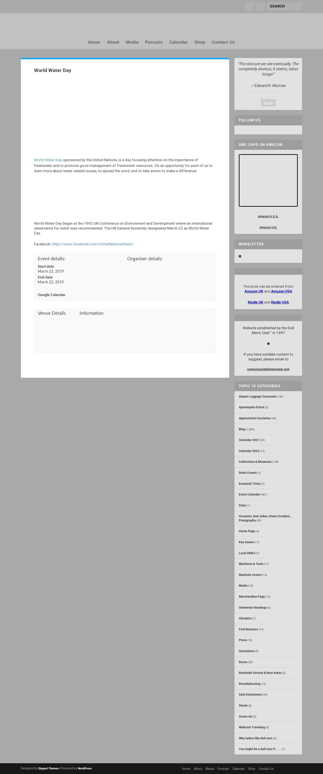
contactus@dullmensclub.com (268, 369)
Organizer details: (145, 259)
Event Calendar (249, 494)
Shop (199, 42)
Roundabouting (249, 683)
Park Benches (248, 629)
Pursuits (154, 42)
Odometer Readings (253, 607)
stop (267, 103)
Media (132, 42)
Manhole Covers (250, 575)
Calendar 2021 (249, 440)
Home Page (247, 531)
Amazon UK (254, 291)
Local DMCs (247, 553)
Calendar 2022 (249, 451)
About (113, 42)
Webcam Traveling (252, 727)
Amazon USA (281, 291)
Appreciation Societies (255, 418)
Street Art (245, 716)
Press (243, 640)
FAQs (242, 505)
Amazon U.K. (268, 227)
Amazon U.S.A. (268, 216)
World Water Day (48, 160)
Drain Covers (248, 472)
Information (91, 313)
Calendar (178, 42)
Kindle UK (255, 302)
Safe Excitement (250, 694)
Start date (46, 266)
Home (94, 42)
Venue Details (52, 313)
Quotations (246, 651)
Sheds (243, 705)
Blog (242, 429)
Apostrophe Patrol (251, 407)
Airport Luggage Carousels (257, 396)
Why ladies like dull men (255, 738)
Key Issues (246, 542)
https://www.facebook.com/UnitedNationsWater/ (93, 244)
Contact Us (223, 42)
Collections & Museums (255, 461)
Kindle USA (280, 302)
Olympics (245, 618)
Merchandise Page (252, 596)
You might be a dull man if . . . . (260, 749)
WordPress (85, 768)
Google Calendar (51, 295)
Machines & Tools (251, 564)
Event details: (51, 259)
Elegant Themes (48, 768)
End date (45, 277)
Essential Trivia (250, 483)
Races (243, 662)
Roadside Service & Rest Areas (260, 673)
